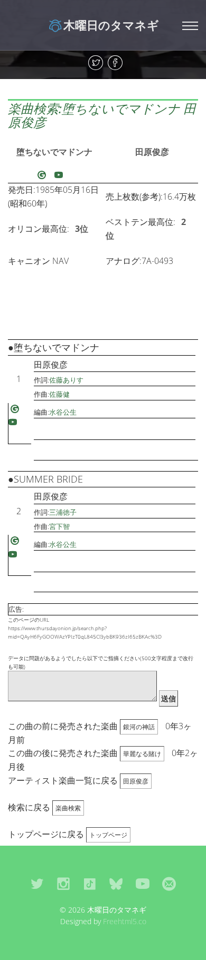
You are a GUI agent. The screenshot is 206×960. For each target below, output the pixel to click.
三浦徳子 (63, 512)
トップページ (108, 834)
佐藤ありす (66, 380)
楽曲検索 (68, 808)
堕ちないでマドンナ (54, 152)
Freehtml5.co (124, 921)
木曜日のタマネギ (111, 25)
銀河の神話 (139, 726)
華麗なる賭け (142, 753)
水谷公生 (63, 412)
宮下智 (59, 526)
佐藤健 (59, 394)
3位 (81, 228)
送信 (168, 698)
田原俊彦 (152, 152)
